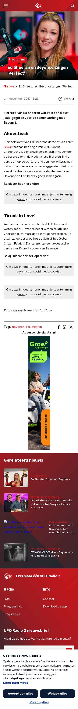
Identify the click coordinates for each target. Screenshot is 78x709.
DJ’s (7, 598)
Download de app (55, 606)
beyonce (18, 326)
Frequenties (12, 614)
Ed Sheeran (34, 326)
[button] (5, 5)
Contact (48, 598)
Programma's (13, 606)
